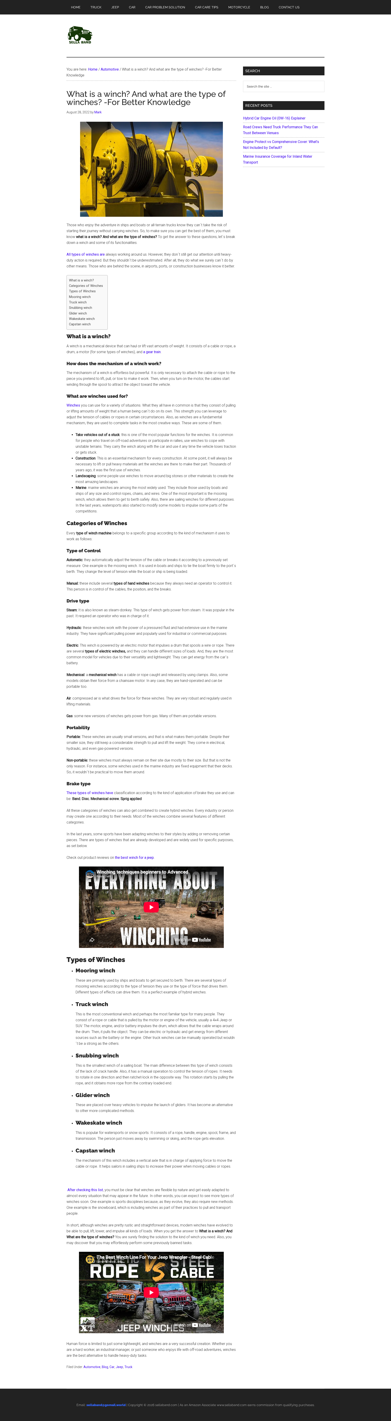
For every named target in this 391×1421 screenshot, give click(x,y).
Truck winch (78, 302)
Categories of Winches (86, 286)
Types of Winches (82, 291)
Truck (128, 1367)
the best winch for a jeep (134, 857)
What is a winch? (81, 280)
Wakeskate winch (82, 319)
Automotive (91, 1367)
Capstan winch (80, 324)
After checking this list (85, 1190)
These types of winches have (90, 793)
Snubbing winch (80, 308)
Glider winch (78, 313)
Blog (105, 1367)
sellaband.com (166, 1405)
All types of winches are (86, 254)
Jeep (119, 1367)
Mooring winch (80, 297)
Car (112, 1367)
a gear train (152, 352)
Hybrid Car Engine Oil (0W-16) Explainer (274, 118)
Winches (73, 405)
